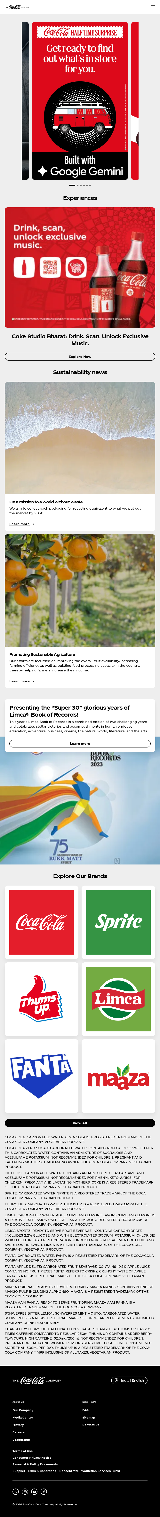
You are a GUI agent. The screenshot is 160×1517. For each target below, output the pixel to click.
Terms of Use (22, 1451)
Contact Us (90, 1425)
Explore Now (80, 356)
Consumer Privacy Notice (32, 1457)
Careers (18, 1432)
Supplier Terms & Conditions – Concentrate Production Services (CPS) (66, 1471)
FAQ (85, 1410)
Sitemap (88, 1417)
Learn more (80, 743)
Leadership (21, 1439)
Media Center (22, 1417)
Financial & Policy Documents (35, 1464)
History (18, 1425)
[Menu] (153, 7)
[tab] (72, 185)
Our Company (22, 1410)
